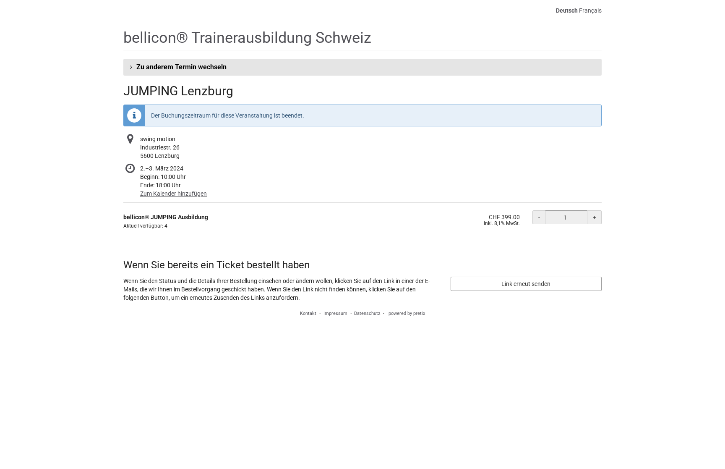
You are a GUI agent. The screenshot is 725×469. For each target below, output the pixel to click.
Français (590, 10)
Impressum (335, 313)
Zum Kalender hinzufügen (173, 193)
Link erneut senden (525, 283)
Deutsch (567, 10)
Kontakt (308, 313)
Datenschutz (367, 313)
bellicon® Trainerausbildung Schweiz (247, 38)
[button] (362, 67)
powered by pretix (407, 313)
